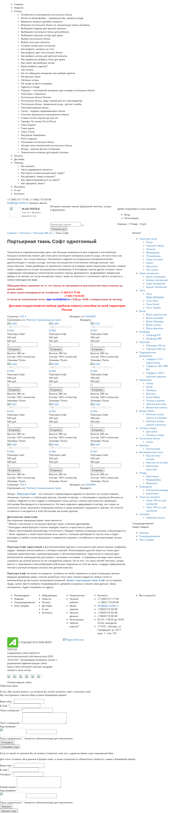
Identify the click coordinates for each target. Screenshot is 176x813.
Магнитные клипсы (156, 407)
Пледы (143, 472)
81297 (94, 330)
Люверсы (151, 390)
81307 (94, 451)
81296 (52, 330)
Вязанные (151, 483)
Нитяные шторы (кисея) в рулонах (156, 422)
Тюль (142, 290)
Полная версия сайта (19, 682)
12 (86, 316)
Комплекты (152, 493)
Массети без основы (153, 457)
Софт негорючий (155, 283)
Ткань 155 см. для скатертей (156, 502)
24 (88, 316)
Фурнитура (145, 379)
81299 (52, 371)
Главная (11, 232)
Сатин (149, 441)
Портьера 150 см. (156, 345)
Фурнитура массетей (152, 467)
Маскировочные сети (151, 452)
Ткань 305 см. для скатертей (156, 508)
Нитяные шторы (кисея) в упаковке (156, 415)
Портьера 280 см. (43, 232)
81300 (94, 371)
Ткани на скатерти (149, 497)
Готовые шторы (148, 428)
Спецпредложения (149, 536)
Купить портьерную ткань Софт (86, 580)
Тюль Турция (153, 307)
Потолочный (153, 448)
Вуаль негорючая (156, 276)
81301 (10, 411)
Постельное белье (149, 438)
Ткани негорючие (149, 273)
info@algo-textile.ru (17, 202)
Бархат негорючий (156, 287)
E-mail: (4, 705)
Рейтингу (31, 319)
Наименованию (46, 319)
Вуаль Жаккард (154, 321)
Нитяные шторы (155, 435)
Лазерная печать (155, 517)
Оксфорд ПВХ (154, 338)
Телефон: (6, 774)
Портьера (24, 232)
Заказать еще (9, 810)
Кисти (149, 386)
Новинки (144, 532)
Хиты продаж (146, 539)
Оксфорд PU (153, 335)
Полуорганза (153, 256)
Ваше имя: (7, 701)
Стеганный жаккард (157, 490)
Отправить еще (10, 746)
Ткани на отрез (154, 259)
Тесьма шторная (155, 400)
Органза (150, 249)
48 (91, 316)
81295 (10, 330)
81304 (94, 411)
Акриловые (152, 476)
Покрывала (145, 486)
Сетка (149, 242)
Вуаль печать (153, 324)
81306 (52, 451)
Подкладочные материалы (147, 353)
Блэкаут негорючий (157, 280)
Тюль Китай (152, 304)
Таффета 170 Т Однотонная (155, 360)
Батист (150, 262)
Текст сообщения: (11, 723)
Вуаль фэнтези (154, 328)
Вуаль (142, 311)
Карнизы (144, 445)
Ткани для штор (148, 238)
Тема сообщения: (11, 710)
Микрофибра (153, 479)
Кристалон (152, 266)
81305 (10, 451)
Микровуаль (153, 252)
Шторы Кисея (146, 410)
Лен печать (152, 269)
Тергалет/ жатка (155, 245)
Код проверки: (9, 726)
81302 (52, 411)
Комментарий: (8, 787)
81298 (10, 371)
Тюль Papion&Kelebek (155, 295)
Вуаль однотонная (156, 314)
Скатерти (144, 514)
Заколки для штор (156, 404)
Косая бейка (153, 397)
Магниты (151, 393)
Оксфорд (144, 331)
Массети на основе (157, 462)
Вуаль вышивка (154, 317)
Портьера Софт (26, 493)
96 (94, 316)
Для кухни (151, 431)
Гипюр (149, 383)
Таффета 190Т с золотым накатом (156, 374)
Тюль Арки (152, 300)
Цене (58, 319)
